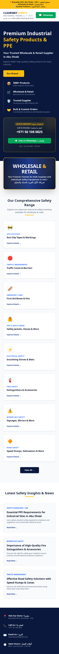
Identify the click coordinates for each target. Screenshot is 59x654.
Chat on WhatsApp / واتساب (29, 140)
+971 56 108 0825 (29, 132)
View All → (30, 470)
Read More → (12, 527)
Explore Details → (14, 243)
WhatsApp (46, 15)
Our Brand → (14, 73)
